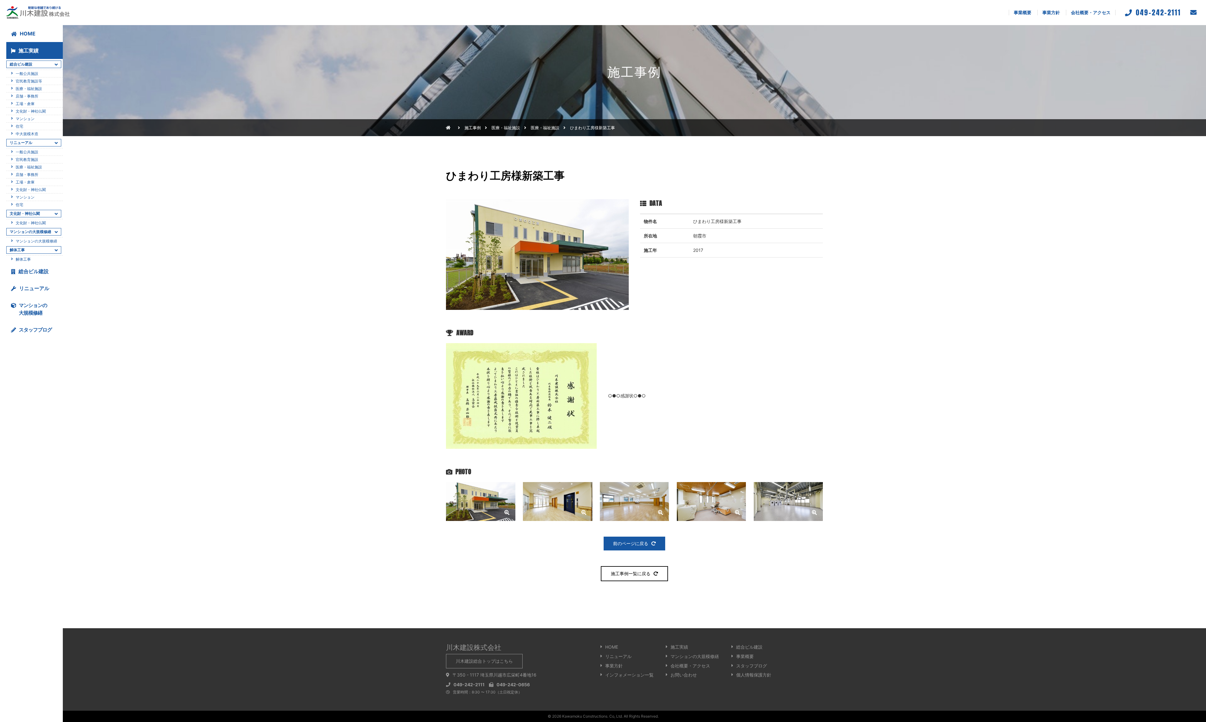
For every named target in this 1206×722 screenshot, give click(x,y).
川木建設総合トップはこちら (484, 661)
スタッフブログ (751, 665)
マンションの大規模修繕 (36, 241)
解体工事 (23, 259)
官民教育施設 (27, 159)
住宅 (19, 126)
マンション (25, 118)
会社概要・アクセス (1091, 12)
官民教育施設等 (29, 81)
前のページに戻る (630, 543)
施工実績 (29, 50)
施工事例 (472, 127)
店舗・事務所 (27, 96)
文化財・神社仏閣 (31, 111)
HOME (27, 33)
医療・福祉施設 (545, 127)
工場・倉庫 (25, 103)
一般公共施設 (27, 73)
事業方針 (1051, 12)
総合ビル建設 (34, 271)
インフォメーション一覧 (629, 674)
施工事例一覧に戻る (630, 573)
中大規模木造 (27, 133)
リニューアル (34, 288)
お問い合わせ (684, 674)
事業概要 (1022, 12)
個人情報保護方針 (753, 674)
